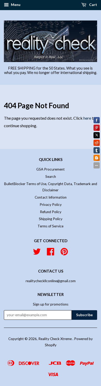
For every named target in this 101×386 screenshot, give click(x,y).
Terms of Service (50, 226)
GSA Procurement (50, 169)
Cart (92, 4)
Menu (15, 4)
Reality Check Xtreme (55, 339)
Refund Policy (50, 212)
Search (50, 176)
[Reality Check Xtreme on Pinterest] (64, 253)
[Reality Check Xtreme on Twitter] (37, 253)
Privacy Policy (51, 204)
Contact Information (51, 197)
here (87, 118)
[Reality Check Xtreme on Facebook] (50, 253)
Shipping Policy (50, 219)
